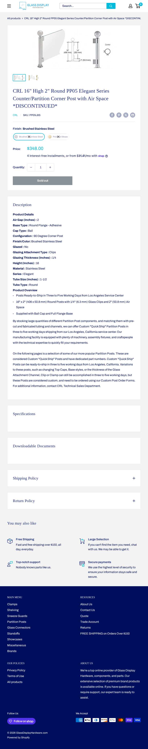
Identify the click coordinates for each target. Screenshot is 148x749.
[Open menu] (9, 6)
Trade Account (89, 621)
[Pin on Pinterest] (118, 115)
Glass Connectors (18, 627)
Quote (84, 616)
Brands (11, 651)
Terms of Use (15, 676)
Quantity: (19, 167)
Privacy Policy (16, 670)
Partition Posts (16, 621)
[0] (138, 6)
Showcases (14, 639)
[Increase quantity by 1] (50, 167)
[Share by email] (132, 115)
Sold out (42, 180)
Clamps (12, 604)
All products (14, 18)
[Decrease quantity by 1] (31, 167)
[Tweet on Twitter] (125, 115)
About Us (86, 604)
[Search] (111, 6)
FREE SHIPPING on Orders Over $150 (105, 633)
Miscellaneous (16, 645)
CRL (15, 115)
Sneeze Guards (17, 616)
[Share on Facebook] (112, 115)
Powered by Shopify (18, 737)
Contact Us (87, 610)
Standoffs (13, 633)
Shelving (13, 610)
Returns (85, 627)
